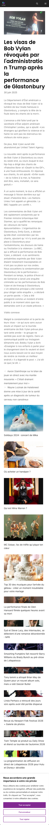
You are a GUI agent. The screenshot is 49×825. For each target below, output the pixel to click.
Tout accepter (25, 805)
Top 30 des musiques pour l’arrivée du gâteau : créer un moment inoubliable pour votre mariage (24, 588)
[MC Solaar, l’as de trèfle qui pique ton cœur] (23, 539)
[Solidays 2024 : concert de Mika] (23, 429)
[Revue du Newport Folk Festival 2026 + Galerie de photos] (23, 715)
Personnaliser (24, 812)
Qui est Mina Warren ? (15, 508)
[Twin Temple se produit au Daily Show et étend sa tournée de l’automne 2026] (23, 735)
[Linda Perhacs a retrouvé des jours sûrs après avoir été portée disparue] (23, 695)
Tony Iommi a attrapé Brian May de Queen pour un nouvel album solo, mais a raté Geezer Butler (22, 680)
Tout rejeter (24, 819)
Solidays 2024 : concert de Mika (21, 435)
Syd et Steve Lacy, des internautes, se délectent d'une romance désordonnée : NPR (24, 633)
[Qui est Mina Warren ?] (23, 502)
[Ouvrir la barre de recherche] (37, 3)
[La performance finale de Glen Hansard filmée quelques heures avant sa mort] (23, 601)
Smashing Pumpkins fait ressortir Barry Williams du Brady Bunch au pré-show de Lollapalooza (24, 657)
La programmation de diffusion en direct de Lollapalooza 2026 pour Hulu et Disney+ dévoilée (24, 764)
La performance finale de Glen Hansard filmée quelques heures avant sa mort (24, 610)
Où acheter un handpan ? (17, 471)
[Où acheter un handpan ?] (23, 466)
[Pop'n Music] (3, 3)
